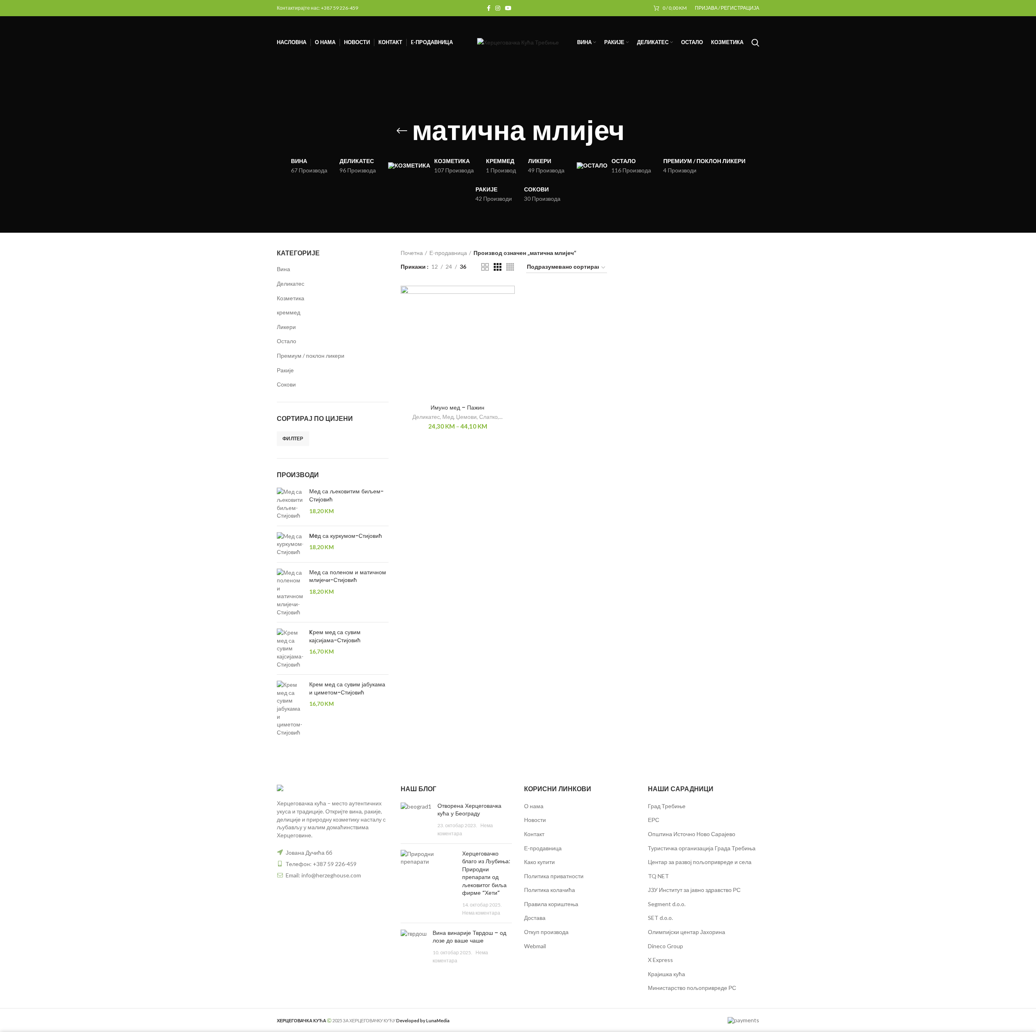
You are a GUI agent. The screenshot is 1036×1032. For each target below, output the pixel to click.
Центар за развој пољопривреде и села (700, 861)
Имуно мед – (457, 407)
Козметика (290, 298)
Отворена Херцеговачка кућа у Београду (469, 810)
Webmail (535, 946)
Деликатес (290, 283)
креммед (288, 312)
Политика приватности (554, 876)
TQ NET (658, 876)
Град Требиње (667, 806)
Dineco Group (665, 946)
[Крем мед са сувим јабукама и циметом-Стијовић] (290, 708)
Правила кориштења (551, 903)
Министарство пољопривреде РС (692, 987)
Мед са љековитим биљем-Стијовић (346, 495)
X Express (660, 959)
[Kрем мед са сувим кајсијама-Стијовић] (290, 648)
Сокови (286, 384)
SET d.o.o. (660, 917)
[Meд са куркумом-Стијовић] (290, 544)
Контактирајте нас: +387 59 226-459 (317, 8)
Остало (286, 341)
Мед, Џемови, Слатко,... (472, 416)
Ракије (285, 370)
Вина (283, 268)
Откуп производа (546, 931)
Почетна (412, 252)
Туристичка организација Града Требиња (702, 848)
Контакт (534, 833)
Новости (535, 819)
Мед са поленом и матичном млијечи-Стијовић (347, 576)
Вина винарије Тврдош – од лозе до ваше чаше (469, 937)
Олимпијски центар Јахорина (686, 931)
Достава (535, 917)
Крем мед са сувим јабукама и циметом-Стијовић (347, 688)
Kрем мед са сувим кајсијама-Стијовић (335, 636)
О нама (533, 806)
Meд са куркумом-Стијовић (345, 536)
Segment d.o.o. (667, 903)
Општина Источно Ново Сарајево (691, 833)
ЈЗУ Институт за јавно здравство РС (694, 889)
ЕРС (653, 819)
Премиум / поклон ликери (310, 355)
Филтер (293, 438)
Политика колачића (549, 889)
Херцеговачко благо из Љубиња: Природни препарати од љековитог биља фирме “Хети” (486, 873)
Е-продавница (448, 252)
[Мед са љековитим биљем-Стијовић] (290, 503)
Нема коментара (481, 913)
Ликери (286, 326)
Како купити (539, 861)
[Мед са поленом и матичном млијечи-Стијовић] (290, 592)
